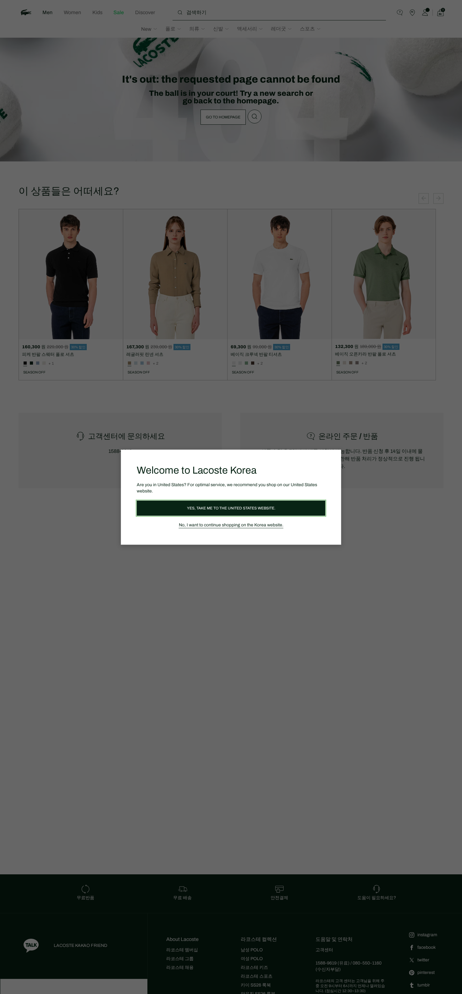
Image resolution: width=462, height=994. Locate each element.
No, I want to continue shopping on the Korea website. (231, 525)
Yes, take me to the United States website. (231, 508)
